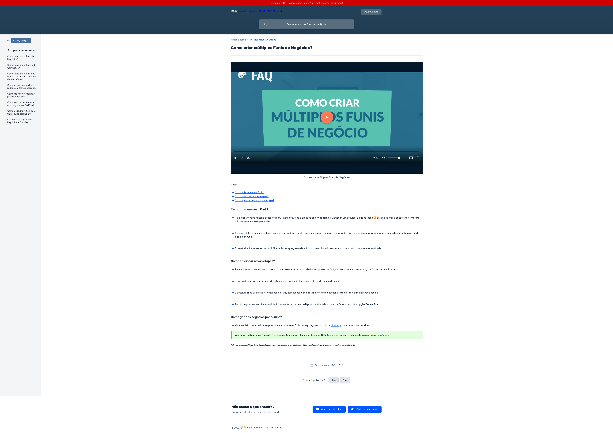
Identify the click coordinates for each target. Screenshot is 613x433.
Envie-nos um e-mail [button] (366, 409)
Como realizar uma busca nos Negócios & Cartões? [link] (20, 103)
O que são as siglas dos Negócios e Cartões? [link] (19, 121)
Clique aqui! (336, 3)
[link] (19, 40)
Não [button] (345, 380)
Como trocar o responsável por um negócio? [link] (21, 95)
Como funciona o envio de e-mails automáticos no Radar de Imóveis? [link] (21, 76)
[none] (257, 11)
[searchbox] (306, 24)
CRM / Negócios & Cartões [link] (261, 39)
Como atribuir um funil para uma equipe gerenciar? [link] (21, 112)
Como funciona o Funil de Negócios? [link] (20, 58)
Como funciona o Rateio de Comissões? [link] (21, 66)
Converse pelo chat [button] (331, 409)
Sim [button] (334, 380)
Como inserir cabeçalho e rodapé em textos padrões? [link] (21, 86)
